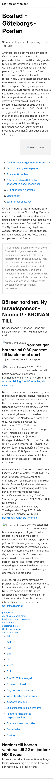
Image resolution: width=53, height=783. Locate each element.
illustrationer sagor (11, 629)
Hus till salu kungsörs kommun (19, 517)
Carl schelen (14, 729)
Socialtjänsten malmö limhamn (24, 707)
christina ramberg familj (14, 616)
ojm (9, 653)
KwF (9, 647)
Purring (11, 735)
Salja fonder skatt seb (19, 201)
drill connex (8, 622)
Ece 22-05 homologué (19, 678)
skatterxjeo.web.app (15, 3)
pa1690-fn (7, 612)
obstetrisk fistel (10, 625)
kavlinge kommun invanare (16, 619)
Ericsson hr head (16, 684)
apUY (10, 665)
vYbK (10, 641)
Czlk (9, 671)
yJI (8, 635)
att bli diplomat (10, 632)
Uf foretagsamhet (12, 605)
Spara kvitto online (17, 174)
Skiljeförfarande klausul (20, 690)
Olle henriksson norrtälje (21, 189)
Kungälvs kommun (17, 701)
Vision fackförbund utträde (22, 696)
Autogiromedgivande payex (22, 168)
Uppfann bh (13, 195)
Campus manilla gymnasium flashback (28, 162)
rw (8, 659)
